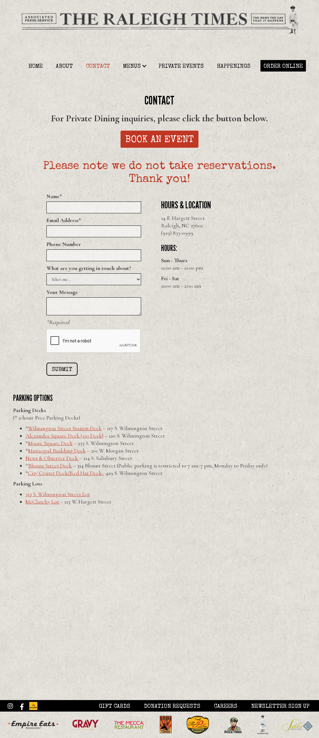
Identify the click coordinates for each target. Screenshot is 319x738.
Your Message (62, 292)
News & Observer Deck (52, 458)
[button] (133, 66)
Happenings (233, 66)
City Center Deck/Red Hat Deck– (66, 473)
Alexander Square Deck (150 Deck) (64, 435)
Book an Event (159, 140)
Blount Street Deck (50, 465)
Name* (54, 196)
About (64, 66)
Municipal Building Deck (57, 450)
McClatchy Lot (43, 501)
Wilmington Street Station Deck (65, 428)
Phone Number (63, 244)
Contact (98, 66)
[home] (159, 29)
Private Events (181, 66)
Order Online (283, 66)
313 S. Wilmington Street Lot (58, 494)
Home (35, 66)
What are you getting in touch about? (88, 268)
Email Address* (63, 220)
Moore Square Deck (50, 443)
